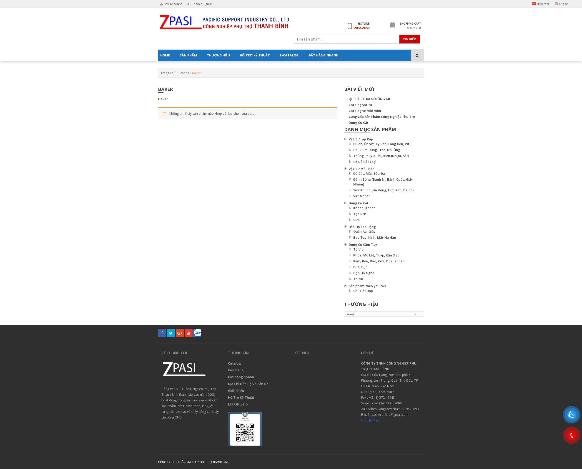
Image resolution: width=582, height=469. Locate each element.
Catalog (234, 363)
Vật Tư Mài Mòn (361, 169)
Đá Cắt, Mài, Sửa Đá (369, 173)
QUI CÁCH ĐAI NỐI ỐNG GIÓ (370, 99)
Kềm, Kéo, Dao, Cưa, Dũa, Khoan (379, 261)
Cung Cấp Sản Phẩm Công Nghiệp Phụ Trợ (382, 116)
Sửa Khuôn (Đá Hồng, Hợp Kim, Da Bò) (383, 190)
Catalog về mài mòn (365, 111)
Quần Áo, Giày (364, 231)
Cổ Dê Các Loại (364, 162)
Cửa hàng (235, 370)
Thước (358, 279)
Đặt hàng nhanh (241, 377)
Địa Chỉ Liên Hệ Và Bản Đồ (248, 384)
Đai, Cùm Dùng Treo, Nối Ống (376, 150)
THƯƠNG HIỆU (218, 55)
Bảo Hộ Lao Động (362, 227)
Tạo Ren (359, 214)
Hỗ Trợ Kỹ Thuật (241, 397)
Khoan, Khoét (364, 208)
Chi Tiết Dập (363, 291)
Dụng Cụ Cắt (359, 122)
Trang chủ (168, 73)
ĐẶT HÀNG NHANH (323, 55)
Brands (183, 73)
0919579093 (361, 28)
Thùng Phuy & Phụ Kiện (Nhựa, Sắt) (381, 156)
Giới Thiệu (236, 390)
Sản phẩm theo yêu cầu (367, 286)
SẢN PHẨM (188, 55)
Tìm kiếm (409, 39)
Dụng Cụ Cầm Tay (363, 244)
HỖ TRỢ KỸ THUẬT (255, 55)
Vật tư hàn (362, 196)
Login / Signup (202, 4)
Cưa (356, 220)
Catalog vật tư (360, 105)
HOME (165, 55)
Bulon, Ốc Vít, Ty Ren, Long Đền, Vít (381, 144)
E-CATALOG (289, 55)
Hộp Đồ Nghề (363, 273)
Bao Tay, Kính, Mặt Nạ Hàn (374, 237)
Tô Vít (358, 249)
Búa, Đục (360, 267)
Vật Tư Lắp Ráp (361, 139)
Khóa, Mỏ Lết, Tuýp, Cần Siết (376, 255)
